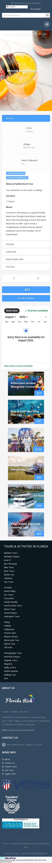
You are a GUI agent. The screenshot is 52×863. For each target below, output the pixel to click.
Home (5, 34)
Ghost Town (9, 609)
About (7, 759)
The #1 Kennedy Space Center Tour (26, 441)
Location (11, 251)
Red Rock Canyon (12, 656)
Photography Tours (13, 653)
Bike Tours (9, 567)
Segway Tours (10, 660)
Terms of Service (11, 853)
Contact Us (10, 763)
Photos (10, 266)
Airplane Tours (10, 552)
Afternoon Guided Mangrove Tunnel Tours (27, 384)
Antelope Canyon (11, 556)
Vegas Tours (10, 773)
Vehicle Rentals (11, 671)
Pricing (10, 244)
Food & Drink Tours (15, 173)
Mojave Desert (11, 636)
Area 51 (7, 560)
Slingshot (8, 663)
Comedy (8, 587)
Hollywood (9, 629)
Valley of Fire (10, 667)
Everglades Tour (22, 469)
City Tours (8, 581)
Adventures (14, 34)
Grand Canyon (10, 612)
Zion (6, 678)
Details (10, 118)
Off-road (8, 647)
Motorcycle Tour (11, 640)
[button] (26, 298)
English (12, 7)
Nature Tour (9, 643)
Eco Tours (8, 594)
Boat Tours (9, 571)
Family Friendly (10, 602)
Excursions (9, 598)
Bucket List (9, 574)
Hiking (7, 622)
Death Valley (9, 591)
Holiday (7, 625)
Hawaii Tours (11, 766)
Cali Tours (9, 770)
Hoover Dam (10, 632)
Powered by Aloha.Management (34, 853)
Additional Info (14, 259)
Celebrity (8, 578)
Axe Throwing (10, 563)
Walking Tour (10, 674)
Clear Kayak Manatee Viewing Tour (25, 525)
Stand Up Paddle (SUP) (17, 177)
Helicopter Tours (12, 616)
